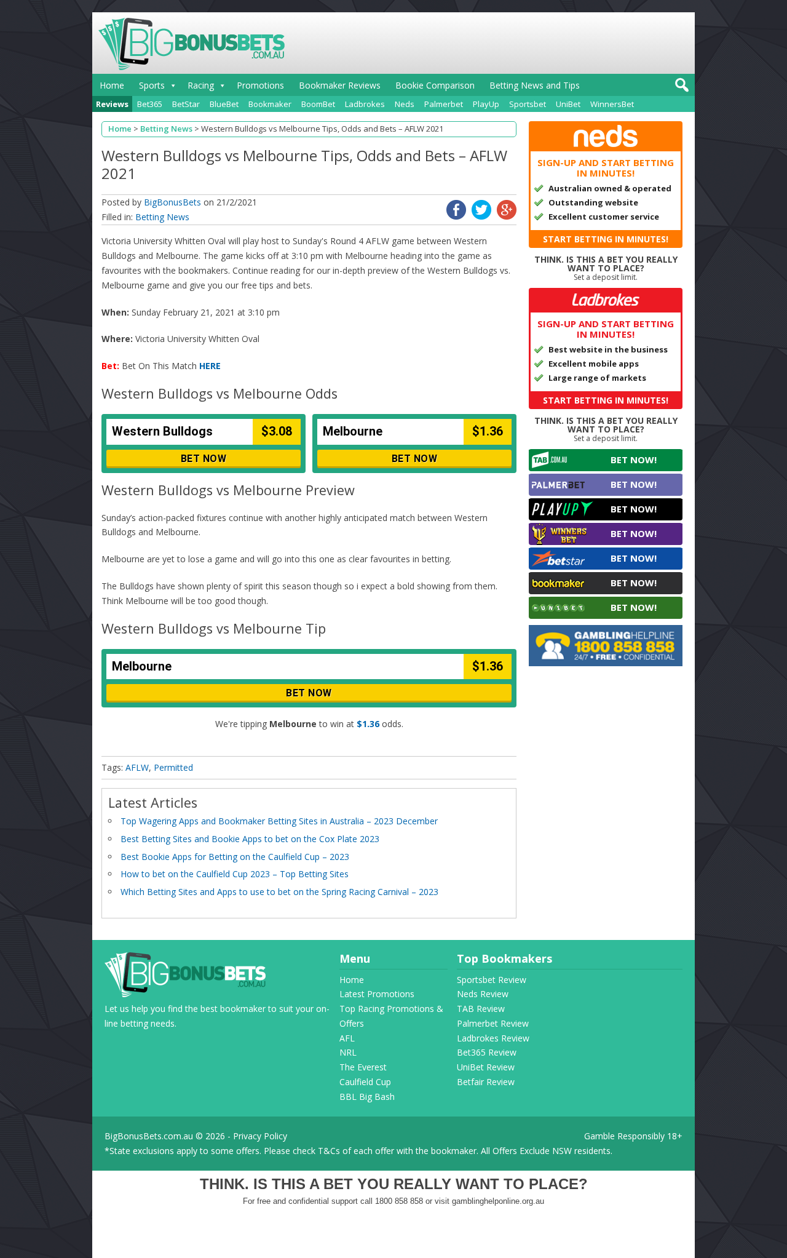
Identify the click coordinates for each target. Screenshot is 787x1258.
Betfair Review (486, 1082)
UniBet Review (486, 1067)
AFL (347, 1038)
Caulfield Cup (365, 1082)
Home (112, 85)
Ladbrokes (365, 103)
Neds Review (482, 994)
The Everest (363, 1067)
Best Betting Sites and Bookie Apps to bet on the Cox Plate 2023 (250, 839)
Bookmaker (269, 103)
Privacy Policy (260, 1136)
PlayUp (486, 103)
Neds (404, 103)
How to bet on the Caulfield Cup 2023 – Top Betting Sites (235, 874)
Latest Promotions (376, 994)
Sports (152, 85)
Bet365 (149, 103)
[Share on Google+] (506, 216)
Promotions (260, 85)
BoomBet (318, 103)
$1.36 (368, 724)
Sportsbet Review (491, 979)
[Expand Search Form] (680, 88)
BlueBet (224, 103)
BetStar (186, 103)
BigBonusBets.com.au (149, 1136)
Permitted (173, 767)
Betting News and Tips (534, 85)
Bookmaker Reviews (340, 85)
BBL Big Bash (367, 1096)
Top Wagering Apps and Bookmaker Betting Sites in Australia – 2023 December (279, 821)
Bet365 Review (486, 1052)
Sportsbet (527, 103)
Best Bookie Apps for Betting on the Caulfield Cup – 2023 (235, 856)
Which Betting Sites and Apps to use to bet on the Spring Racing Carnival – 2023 (279, 892)
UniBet (568, 103)
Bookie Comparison (435, 85)
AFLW (137, 767)
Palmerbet (443, 103)
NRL (348, 1052)
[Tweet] (481, 216)
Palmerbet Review (493, 1023)
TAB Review (481, 1008)
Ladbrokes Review (493, 1038)
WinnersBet (612, 103)
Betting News (162, 217)
